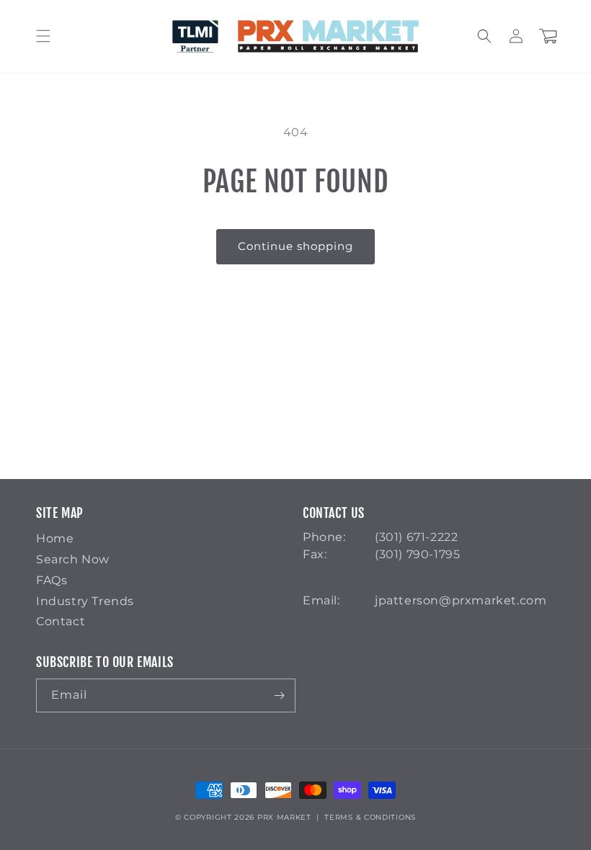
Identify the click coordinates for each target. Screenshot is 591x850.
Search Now (73, 559)
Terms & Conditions (370, 817)
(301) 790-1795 (417, 554)
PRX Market (284, 817)
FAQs (51, 580)
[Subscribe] (279, 695)
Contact (60, 621)
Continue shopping (295, 246)
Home (55, 538)
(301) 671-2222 (416, 537)
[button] (43, 36)
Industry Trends (85, 601)
